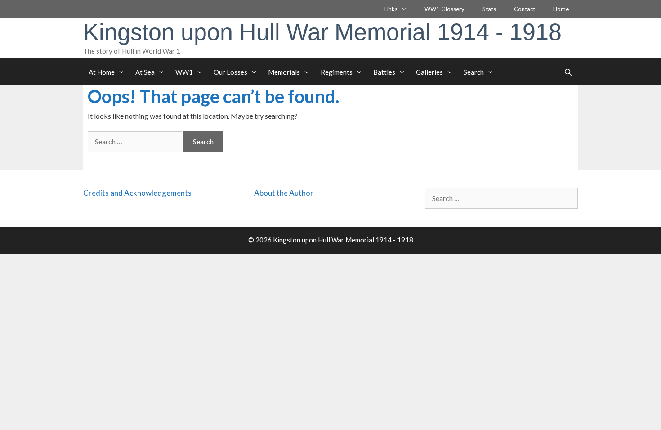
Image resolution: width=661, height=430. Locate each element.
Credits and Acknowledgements (137, 192)
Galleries (429, 72)
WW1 (184, 72)
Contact (524, 9)
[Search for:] (135, 141)
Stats (489, 9)
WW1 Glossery (444, 9)
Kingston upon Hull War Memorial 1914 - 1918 (322, 32)
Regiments (337, 72)
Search (474, 72)
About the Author (283, 192)
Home (561, 9)
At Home (102, 72)
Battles (384, 72)
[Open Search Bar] (568, 71)
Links (390, 9)
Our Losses (230, 72)
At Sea (145, 72)
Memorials (284, 72)
